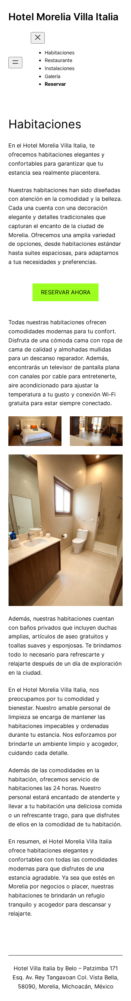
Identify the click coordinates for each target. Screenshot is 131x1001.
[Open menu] (15, 62)
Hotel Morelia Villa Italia (63, 17)
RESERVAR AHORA (65, 292)
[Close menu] (38, 38)
